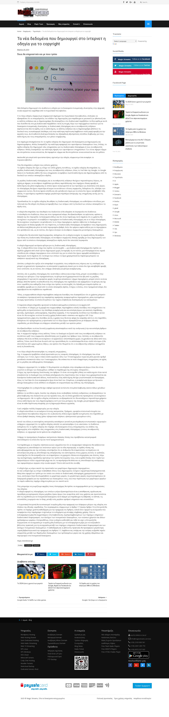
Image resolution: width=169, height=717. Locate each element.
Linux (116, 215)
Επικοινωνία (88, 24)
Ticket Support (142, 685)
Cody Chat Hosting (28, 660)
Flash (116, 205)
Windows (117, 236)
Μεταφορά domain (55, 637)
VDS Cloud (25, 655)
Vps (115, 232)
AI (115, 181)
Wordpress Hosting (28, 635)
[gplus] (131, 2)
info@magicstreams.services (141, 639)
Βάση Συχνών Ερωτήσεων (111, 640)
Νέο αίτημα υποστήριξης (110, 635)
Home (19, 31)
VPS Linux (24, 649)
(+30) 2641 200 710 (138, 646)
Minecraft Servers (27, 658)
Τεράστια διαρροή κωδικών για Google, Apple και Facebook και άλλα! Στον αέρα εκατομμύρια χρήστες (59, 587)
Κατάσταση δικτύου (108, 637)
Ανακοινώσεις (79, 637)
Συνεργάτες (78, 643)
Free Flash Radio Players (110, 646)
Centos (116, 191)
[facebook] (123, 2)
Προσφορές (51, 24)
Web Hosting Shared (28, 637)
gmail (116, 208)
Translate (120, 44)
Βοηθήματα (118, 167)
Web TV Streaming (27, 646)
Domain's (76, 24)
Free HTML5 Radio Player (110, 652)
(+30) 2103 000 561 (137, 642)
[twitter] (127, 2)
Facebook (117, 198)
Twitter (116, 225)
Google (116, 212)
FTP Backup (52, 659)
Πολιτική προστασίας (104, 698)
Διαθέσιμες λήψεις (108, 643)
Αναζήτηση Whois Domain (57, 640)
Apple (116, 184)
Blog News (78, 646)
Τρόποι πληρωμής (81, 640)
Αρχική (21, 24)
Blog (29, 24)
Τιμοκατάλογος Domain (56, 643)
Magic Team (38, 24)
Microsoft (117, 219)
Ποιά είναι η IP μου (55, 654)
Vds (115, 229)
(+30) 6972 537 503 (137, 649)
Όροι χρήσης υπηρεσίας (123, 698)
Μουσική (117, 174)
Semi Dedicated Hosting (30, 640)
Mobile (116, 222)
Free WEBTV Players (109, 649)
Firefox (116, 201)
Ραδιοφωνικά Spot (55, 656)
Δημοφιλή (132, 96)
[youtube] (135, 2)
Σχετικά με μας (79, 635)
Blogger (117, 188)
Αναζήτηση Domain (55, 635)
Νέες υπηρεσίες (64, 24)
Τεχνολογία (36, 31)
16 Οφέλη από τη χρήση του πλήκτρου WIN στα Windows (89, 585)
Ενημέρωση (27, 31)
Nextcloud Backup (27, 666)
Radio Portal (79, 649)
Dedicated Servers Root (29, 669)
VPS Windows (26, 652)
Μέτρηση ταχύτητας (55, 651)
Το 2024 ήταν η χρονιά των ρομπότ (30, 583)
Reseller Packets (27, 663)
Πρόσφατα (119, 96)
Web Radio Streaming (29, 643)
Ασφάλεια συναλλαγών (142, 698)
